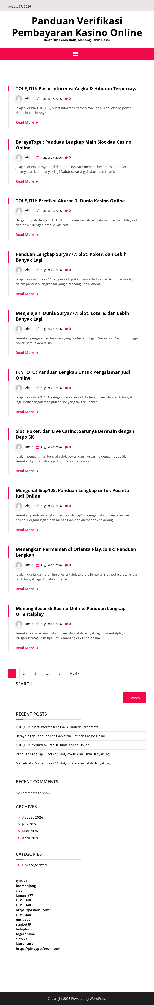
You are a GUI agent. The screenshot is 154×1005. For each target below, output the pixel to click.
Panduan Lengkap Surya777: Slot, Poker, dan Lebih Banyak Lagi (71, 257)
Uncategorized (34, 865)
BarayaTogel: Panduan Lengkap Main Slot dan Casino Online (73, 145)
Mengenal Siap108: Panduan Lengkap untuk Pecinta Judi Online (72, 493)
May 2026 (30, 831)
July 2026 (29, 824)
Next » (75, 673)
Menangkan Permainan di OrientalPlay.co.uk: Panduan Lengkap (76, 552)
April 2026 (30, 838)
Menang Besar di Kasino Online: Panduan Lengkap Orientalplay (71, 611)
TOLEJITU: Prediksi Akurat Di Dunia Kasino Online (70, 201)
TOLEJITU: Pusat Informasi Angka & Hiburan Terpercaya (77, 88)
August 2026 (32, 817)
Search (24, 683)
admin (29, 98)
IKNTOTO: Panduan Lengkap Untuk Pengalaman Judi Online (73, 375)
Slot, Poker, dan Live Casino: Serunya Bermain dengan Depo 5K (75, 434)
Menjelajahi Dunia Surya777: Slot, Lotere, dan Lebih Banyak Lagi (72, 316)
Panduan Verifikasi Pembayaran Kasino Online (77, 26)
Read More (25, 122)
